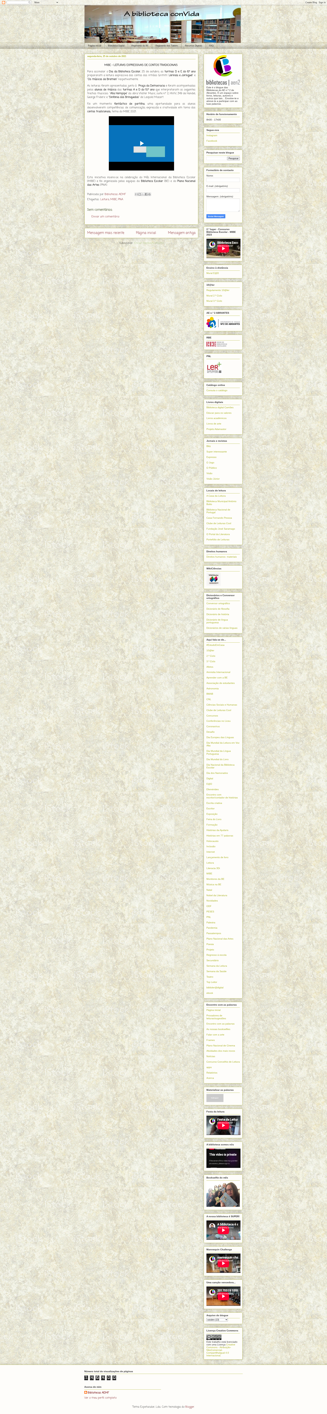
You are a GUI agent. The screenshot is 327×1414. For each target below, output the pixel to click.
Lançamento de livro (217, 857)
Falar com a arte (215, 1034)
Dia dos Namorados (217, 773)
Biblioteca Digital (116, 45)
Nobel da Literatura (216, 895)
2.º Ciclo (210, 656)
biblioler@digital (214, 987)
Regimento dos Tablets (166, 45)
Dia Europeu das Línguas (220, 737)
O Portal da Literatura (218, 534)
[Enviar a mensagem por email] (136, 194)
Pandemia (211, 927)
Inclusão (210, 846)
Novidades (212, 900)
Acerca (210, 1078)
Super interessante (216, 451)
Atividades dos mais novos (220, 1050)
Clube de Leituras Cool (218, 523)
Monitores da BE (215, 879)
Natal (209, 890)
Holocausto (212, 841)
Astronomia (212, 688)
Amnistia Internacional (218, 672)
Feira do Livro (213, 819)
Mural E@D (212, 273)
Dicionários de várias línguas (221, 628)
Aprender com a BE (217, 677)
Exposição (211, 814)
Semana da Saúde (216, 971)
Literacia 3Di (213, 868)
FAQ (211, 45)
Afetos (209, 666)
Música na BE (213, 884)
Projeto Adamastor (216, 429)
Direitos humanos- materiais (221, 556)
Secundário (212, 960)
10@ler (210, 650)
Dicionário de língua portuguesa (217, 621)
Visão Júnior (213, 478)
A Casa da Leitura (216, 495)
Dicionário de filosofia (217, 608)
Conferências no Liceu (218, 721)
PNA (120, 199)
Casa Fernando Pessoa (219, 517)
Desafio (210, 731)
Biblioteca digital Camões (219, 407)
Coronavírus (213, 726)
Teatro (209, 976)
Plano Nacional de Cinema (220, 1045)
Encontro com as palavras (220, 1023)
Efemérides (212, 789)
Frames (210, 1040)
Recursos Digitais (193, 45)
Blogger (189, 1407)
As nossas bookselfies (218, 1029)
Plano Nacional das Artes (219, 938)
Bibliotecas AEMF (98, 1393)
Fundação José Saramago (220, 528)
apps (209, 1067)
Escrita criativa (214, 803)
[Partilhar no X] (143, 194)
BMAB (209, 693)
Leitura (104, 199)
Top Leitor (211, 982)
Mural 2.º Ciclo (214, 295)
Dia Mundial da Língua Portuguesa (218, 752)
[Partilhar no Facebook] (146, 194)
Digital (209, 778)
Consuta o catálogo (216, 390)
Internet (210, 851)
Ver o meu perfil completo (100, 1398)
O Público (211, 467)
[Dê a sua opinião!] (139, 194)
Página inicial (94, 45)
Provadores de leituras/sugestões (216, 1017)
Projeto (210, 949)
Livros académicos (216, 418)
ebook (209, 993)
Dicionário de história (217, 614)
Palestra (210, 922)
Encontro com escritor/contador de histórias (222, 796)
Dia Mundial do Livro (217, 759)
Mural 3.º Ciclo (214, 301)
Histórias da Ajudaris (217, 830)
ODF (209, 906)
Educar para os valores (218, 412)
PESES (210, 911)
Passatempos (213, 933)
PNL (208, 917)
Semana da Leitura (216, 965)
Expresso (211, 457)
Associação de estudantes (220, 683)
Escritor (210, 808)
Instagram (211, 135)
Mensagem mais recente (105, 232)
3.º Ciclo (210, 661)
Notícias (210, 1056)
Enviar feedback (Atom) (149, 243)
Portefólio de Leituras (217, 539)
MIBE (113, 199)
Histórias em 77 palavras (219, 835)
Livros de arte (213, 423)
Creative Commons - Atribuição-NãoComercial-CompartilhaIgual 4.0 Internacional (220, 1350)
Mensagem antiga (182, 232)
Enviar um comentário (105, 217)
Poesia (210, 944)
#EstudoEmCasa (215, 645)
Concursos (212, 715)
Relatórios (211, 1072)
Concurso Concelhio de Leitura (223, 1061)
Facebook (211, 140)
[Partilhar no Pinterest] (149, 194)
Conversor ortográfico (218, 603)
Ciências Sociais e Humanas (221, 704)
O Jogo (210, 462)
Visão (209, 473)
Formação (211, 824)
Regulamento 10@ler (217, 290)
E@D (209, 784)
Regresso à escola (216, 955)
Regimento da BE (140, 45)
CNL (208, 699)
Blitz (208, 446)
